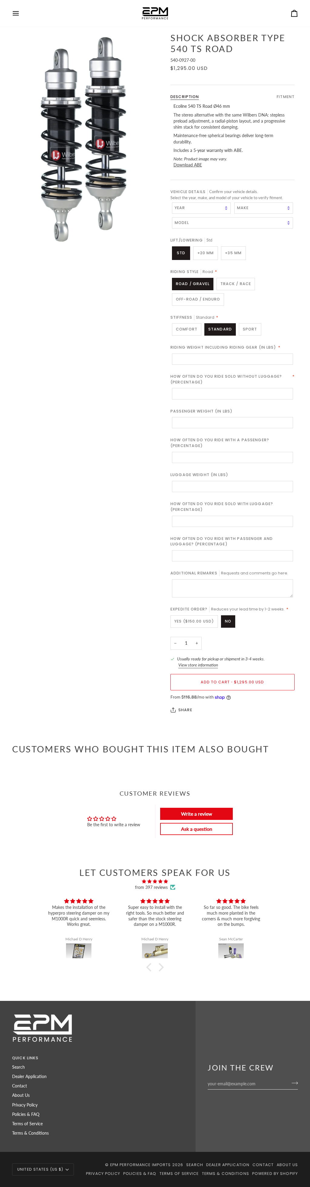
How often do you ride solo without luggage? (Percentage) (232, 379)
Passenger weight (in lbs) (201, 411)
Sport (250, 329)
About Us (21, 1095)
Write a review (196, 814)
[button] (150, 967)
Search (18, 1067)
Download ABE (187, 165)
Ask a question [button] (196, 829)
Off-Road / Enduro (198, 299)
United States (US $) (40, 1169)
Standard (220, 329)
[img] (155, 881)
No (228, 621)
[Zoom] (83, 139)
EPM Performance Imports (140, 1164)
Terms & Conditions (30, 1133)
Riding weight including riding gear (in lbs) (225, 347)
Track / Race (235, 283)
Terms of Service (27, 1123)
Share (185, 709)
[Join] (293, 1083)
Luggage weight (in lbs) (199, 474)
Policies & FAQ (25, 1114)
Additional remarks (229, 573)
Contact (19, 1085)
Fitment (286, 96)
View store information (198, 665)
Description (184, 96)
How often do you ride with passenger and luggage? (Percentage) (221, 541)
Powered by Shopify (275, 1173)
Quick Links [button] (25, 1057)
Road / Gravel (192, 283)
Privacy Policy (25, 1105)
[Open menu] (21, 13)
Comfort (186, 329)
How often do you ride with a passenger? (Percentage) (219, 442)
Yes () (194, 621)
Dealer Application (29, 1076)
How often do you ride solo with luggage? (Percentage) (221, 506)
